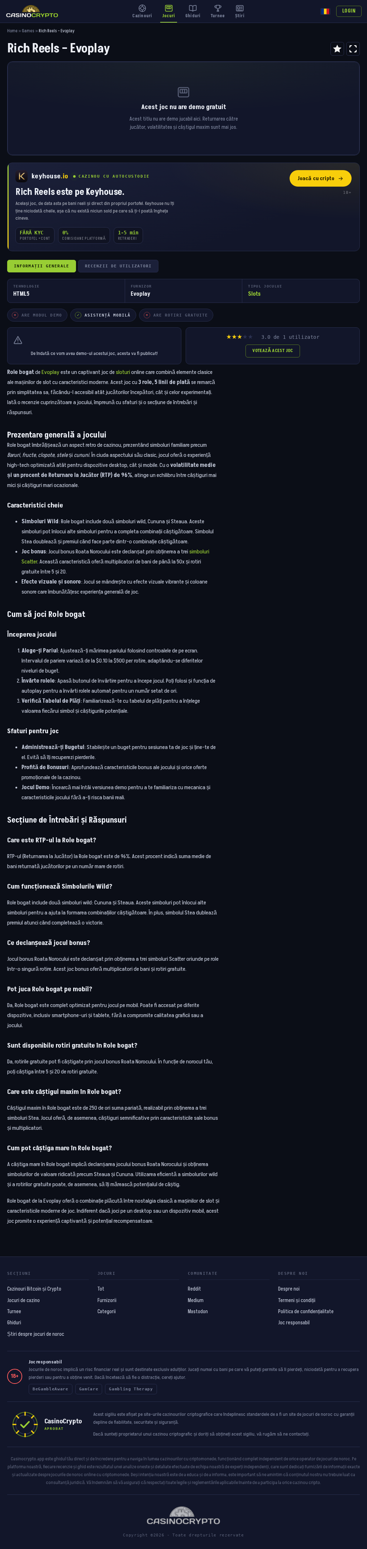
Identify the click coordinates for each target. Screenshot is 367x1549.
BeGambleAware (50, 1389)
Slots (254, 294)
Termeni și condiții (296, 1300)
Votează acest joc (272, 350)
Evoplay (50, 372)
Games (28, 31)
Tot (100, 1289)
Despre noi (289, 1289)
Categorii (106, 1311)
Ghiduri (14, 1322)
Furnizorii (106, 1300)
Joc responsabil (294, 1322)
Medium (196, 1300)
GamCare (89, 1389)
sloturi (123, 372)
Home (12, 31)
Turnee (14, 1311)
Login (349, 11)
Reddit (194, 1289)
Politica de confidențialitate (306, 1311)
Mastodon (198, 1311)
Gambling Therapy (131, 1389)
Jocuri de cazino (23, 1300)
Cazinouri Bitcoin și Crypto (34, 1289)
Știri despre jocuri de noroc (35, 1334)
